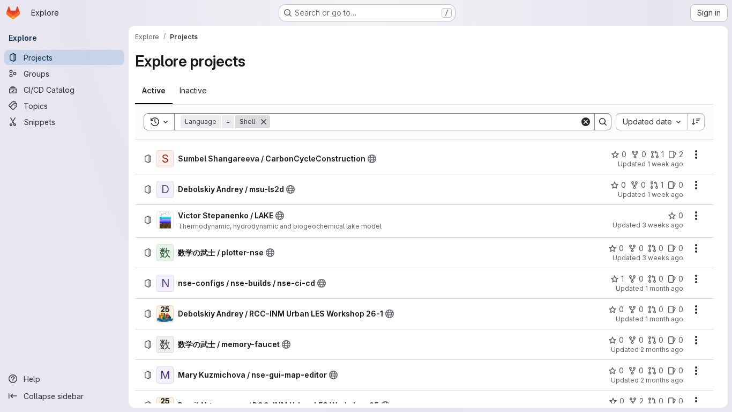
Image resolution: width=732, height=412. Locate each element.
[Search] (602, 121)
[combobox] (651, 121)
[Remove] (263, 121)
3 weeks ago (662, 225)
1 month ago (664, 288)
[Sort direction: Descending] (696, 121)
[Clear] (585, 121)
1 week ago (665, 164)
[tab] (154, 90)
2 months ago (661, 349)
